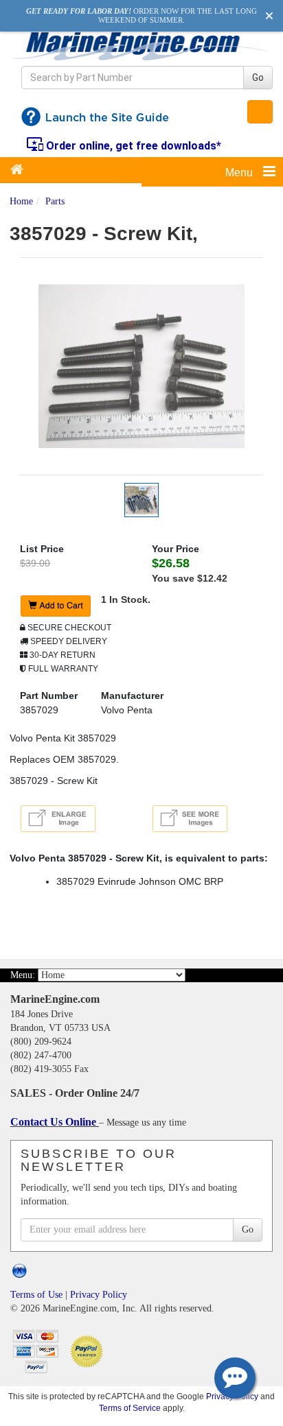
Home (21, 201)
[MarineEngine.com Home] (141, 46)
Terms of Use (36, 1295)
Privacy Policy (98, 1295)
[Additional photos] (207, 819)
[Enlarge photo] (60, 820)
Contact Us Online (54, 1122)
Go (258, 77)
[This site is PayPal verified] (89, 1350)
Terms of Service (130, 1407)
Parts (55, 201)
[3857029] (141, 365)
